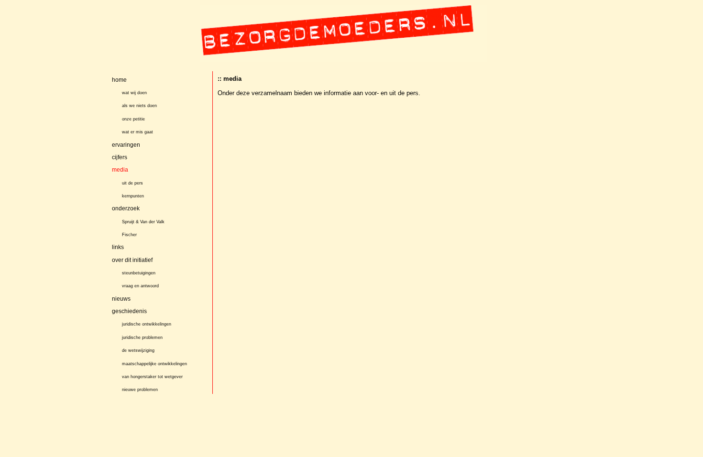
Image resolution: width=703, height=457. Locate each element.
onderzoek (126, 208)
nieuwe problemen (140, 389)
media (120, 170)
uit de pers (132, 183)
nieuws (121, 299)
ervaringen (126, 145)
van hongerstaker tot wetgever (152, 376)
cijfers (119, 157)
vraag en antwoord (140, 285)
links (118, 247)
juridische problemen (142, 337)
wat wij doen (134, 92)
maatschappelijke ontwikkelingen (154, 363)
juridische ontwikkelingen (146, 324)
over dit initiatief (132, 260)
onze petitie (133, 119)
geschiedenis (129, 311)
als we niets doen (139, 105)
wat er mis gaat (137, 132)
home (119, 80)
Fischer (129, 234)
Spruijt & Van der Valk (143, 221)
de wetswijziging (138, 350)
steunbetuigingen (138, 273)
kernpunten (133, 196)
